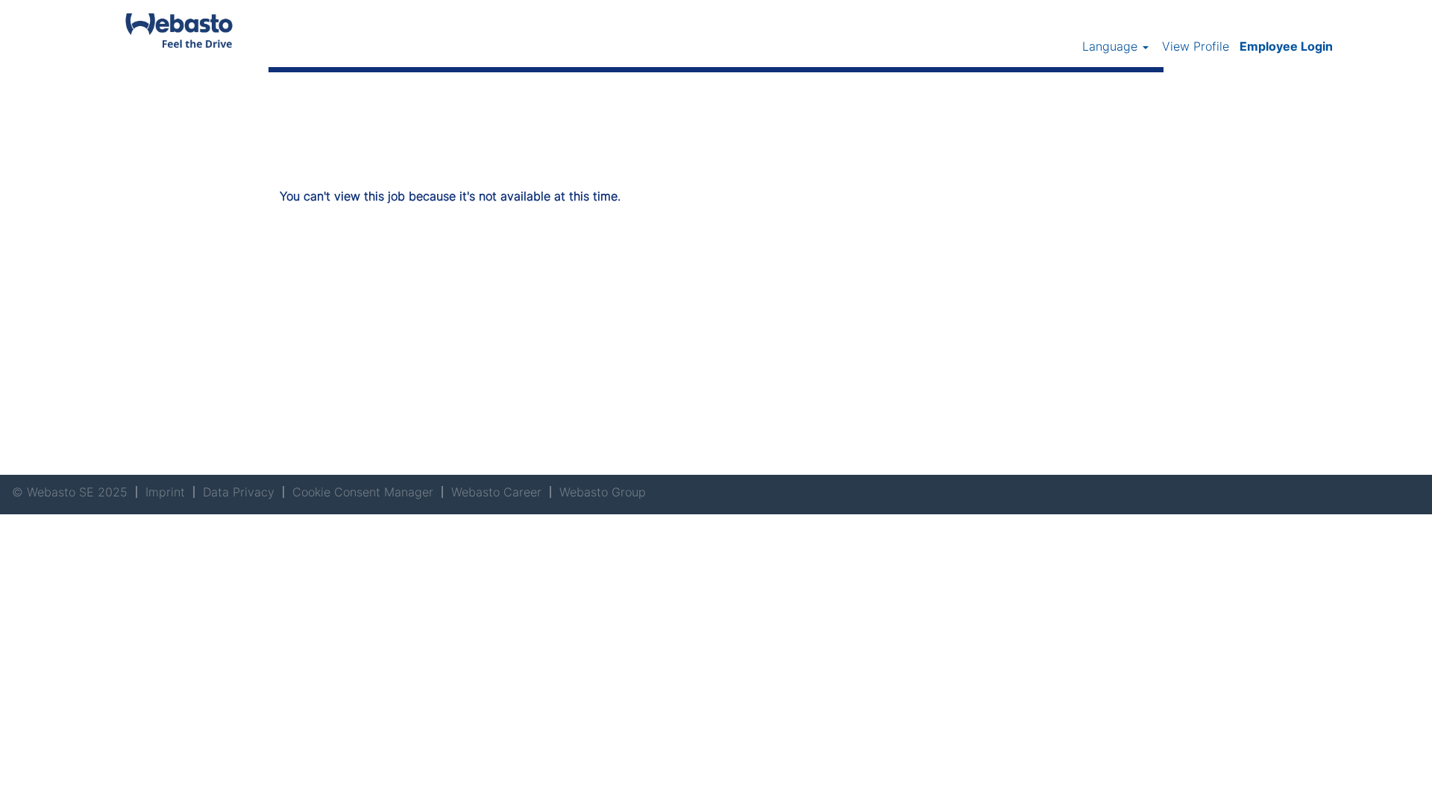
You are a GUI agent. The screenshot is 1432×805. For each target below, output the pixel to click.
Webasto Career (496, 491)
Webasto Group (602, 491)
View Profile (1195, 46)
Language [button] (1111, 46)
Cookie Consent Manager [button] (362, 491)
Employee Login (1286, 46)
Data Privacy (238, 491)
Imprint (165, 491)
